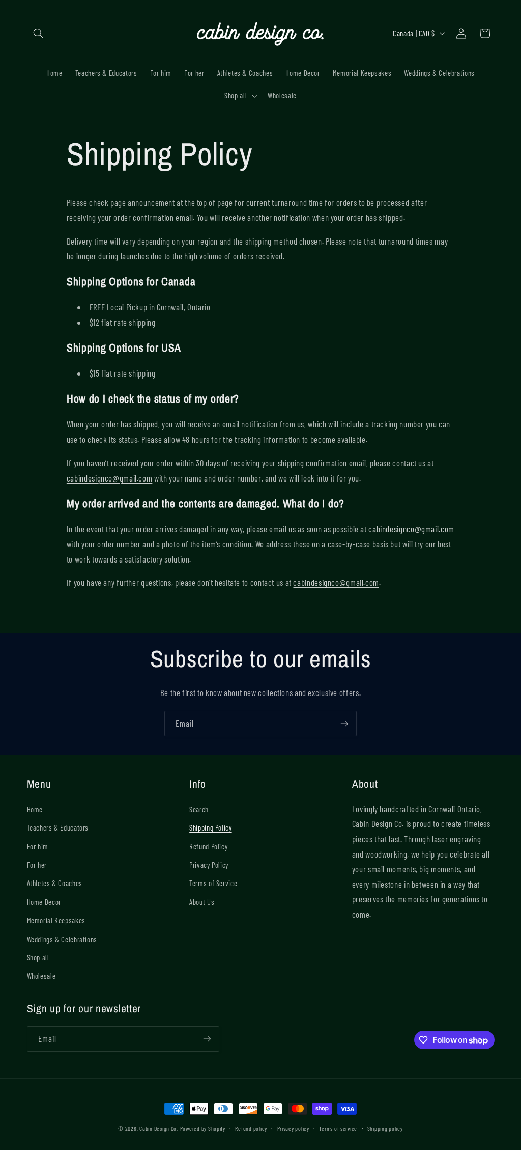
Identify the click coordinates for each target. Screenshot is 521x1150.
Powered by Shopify (202, 1128)
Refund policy (251, 1128)
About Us (201, 901)
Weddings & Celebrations (62, 939)
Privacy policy (293, 1128)
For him (37, 846)
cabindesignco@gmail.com (110, 478)
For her (37, 864)
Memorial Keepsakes (56, 920)
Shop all (38, 957)
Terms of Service (213, 883)
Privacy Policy (208, 864)
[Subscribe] (344, 723)
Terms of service (338, 1128)
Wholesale (41, 975)
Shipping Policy (210, 827)
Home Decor (44, 901)
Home (35, 809)
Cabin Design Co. (158, 1128)
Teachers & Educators (58, 827)
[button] (38, 33)
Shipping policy (385, 1128)
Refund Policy (208, 846)
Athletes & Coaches (54, 883)
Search (199, 809)
